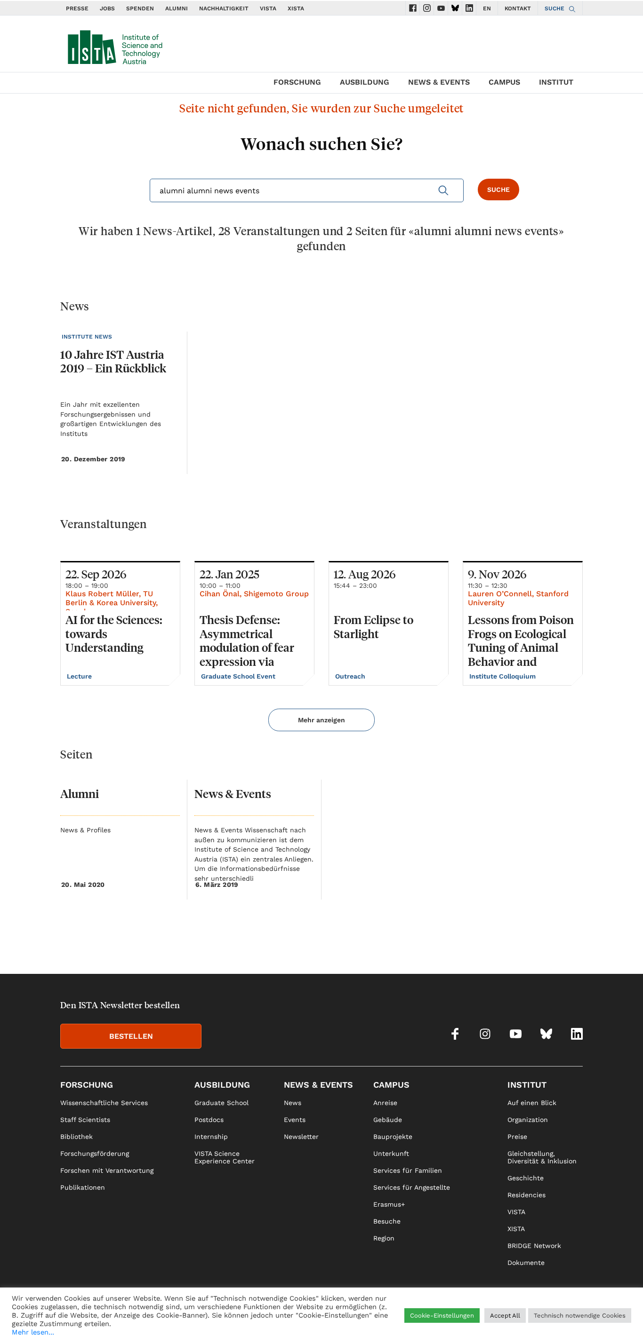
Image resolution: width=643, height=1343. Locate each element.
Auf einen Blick (531, 1102)
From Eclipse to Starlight (373, 626)
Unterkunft (391, 1153)
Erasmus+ (389, 1204)
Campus (504, 82)
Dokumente (526, 1262)
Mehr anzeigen (321, 720)
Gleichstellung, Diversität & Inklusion (542, 1157)
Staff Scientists (85, 1119)
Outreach (351, 676)
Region (383, 1238)
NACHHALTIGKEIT (224, 8)
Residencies (526, 1195)
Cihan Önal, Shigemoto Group (254, 593)
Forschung (297, 82)
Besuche (387, 1221)
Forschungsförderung (94, 1153)
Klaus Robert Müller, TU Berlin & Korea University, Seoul (111, 602)
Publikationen (82, 1187)
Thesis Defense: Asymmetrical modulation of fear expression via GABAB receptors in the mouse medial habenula (251, 661)
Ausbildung (364, 82)
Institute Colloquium (503, 676)
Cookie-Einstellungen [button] (442, 1315)
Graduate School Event (239, 676)
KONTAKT (518, 8)
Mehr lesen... (33, 1332)
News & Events (439, 82)
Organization (527, 1119)
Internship (211, 1136)
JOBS (107, 8)
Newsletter (301, 1136)
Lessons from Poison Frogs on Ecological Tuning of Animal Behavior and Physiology (521, 647)
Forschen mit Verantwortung (106, 1170)
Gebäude (387, 1119)
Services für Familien (407, 1170)
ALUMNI (176, 8)
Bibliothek (76, 1136)
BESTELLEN (131, 1036)
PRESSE (77, 8)
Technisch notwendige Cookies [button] (580, 1315)
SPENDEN (140, 8)
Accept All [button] (505, 1315)
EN (487, 8)
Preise (517, 1136)
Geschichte (525, 1178)
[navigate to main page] (114, 45)
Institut (556, 82)
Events (294, 1119)
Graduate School (221, 1102)
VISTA (268, 8)
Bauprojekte (392, 1136)
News (292, 1102)
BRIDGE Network (534, 1245)
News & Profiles (85, 830)
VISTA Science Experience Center (224, 1157)
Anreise (385, 1102)
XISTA (296, 8)
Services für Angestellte (411, 1187)
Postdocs (209, 1119)
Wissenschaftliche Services (104, 1102)
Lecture (80, 676)
